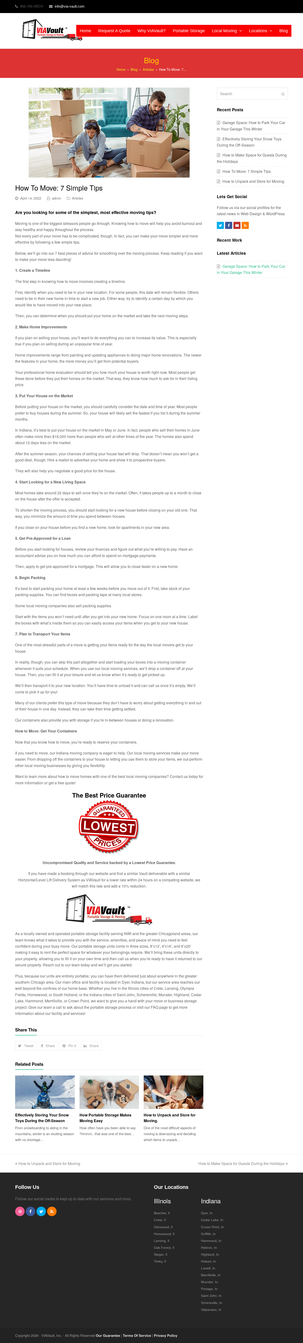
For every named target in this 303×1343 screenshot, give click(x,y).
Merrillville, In (211, 1275)
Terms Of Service (137, 1335)
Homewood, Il (164, 1234)
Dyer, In (207, 1213)
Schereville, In (211, 1303)
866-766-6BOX (32, 6)
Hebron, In (209, 1247)
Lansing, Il (161, 1241)
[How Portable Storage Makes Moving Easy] (109, 1092)
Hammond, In (211, 1241)
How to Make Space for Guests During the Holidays (241, 1163)
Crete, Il (160, 1220)
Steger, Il (160, 1254)
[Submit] (283, 93)
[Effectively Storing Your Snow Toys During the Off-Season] (45, 1092)
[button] (25, 1045)
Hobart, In (208, 1261)
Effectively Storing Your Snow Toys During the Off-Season (42, 1117)
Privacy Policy (165, 1335)
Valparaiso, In (211, 1310)
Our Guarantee (108, 1335)
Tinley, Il (160, 1261)
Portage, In (209, 1289)
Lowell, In (208, 1268)
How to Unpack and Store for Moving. (254, 181)
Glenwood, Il (163, 1227)
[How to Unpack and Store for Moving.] (173, 1092)
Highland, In (210, 1254)
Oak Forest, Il (164, 1247)
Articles (77, 198)
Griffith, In (208, 1234)
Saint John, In (211, 1296)
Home (120, 69)
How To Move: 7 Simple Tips (247, 171)
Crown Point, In (212, 1227)
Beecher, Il (162, 1213)
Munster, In (209, 1282)
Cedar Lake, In (212, 1220)
